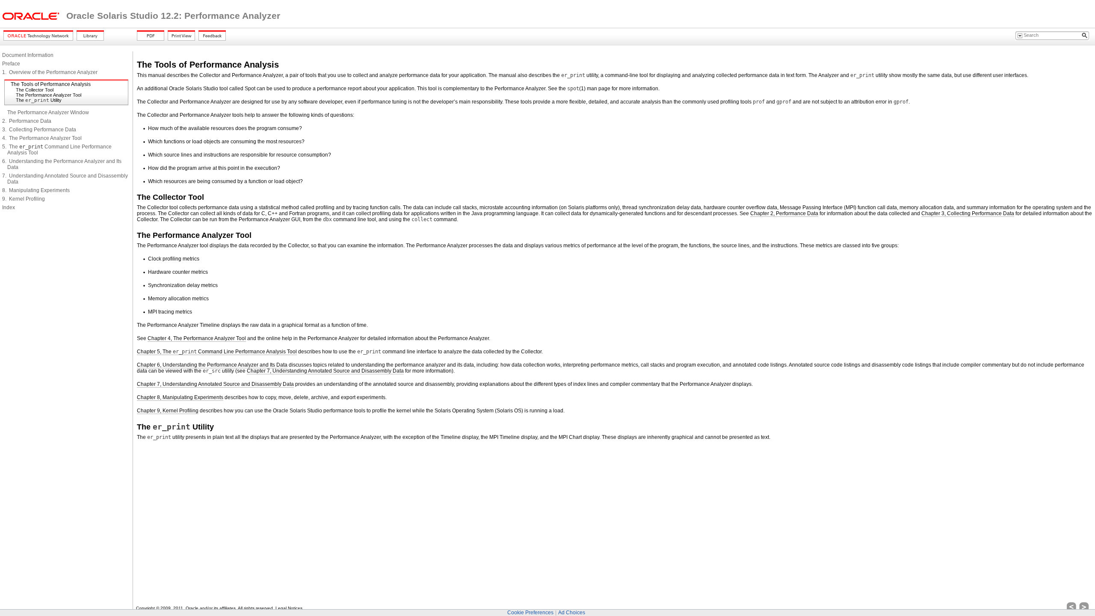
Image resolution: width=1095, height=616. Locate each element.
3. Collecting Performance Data (39, 130)
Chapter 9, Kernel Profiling (167, 411)
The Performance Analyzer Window (48, 113)
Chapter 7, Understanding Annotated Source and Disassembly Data (325, 371)
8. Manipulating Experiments (36, 190)
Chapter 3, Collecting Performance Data (967, 213)
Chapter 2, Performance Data (784, 213)
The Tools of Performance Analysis (51, 84)
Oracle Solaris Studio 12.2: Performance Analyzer (173, 16)
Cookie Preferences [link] (530, 613)
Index (8, 207)
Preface (11, 64)
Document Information (27, 55)
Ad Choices (571, 613)
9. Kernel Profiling (23, 199)
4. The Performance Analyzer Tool (42, 138)
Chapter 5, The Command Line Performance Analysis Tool (217, 352)
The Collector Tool (34, 89)
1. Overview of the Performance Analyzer (50, 72)
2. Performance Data (26, 121)
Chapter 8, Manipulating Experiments (180, 397)
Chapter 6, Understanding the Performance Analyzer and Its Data (212, 365)
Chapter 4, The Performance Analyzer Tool (197, 338)
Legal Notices (288, 608)
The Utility (39, 100)
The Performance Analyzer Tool (48, 95)
